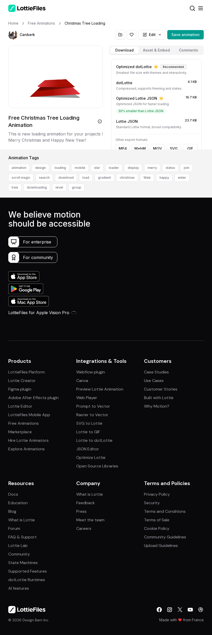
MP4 (123, 148)
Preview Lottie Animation (99, 389)
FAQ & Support (22, 537)
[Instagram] (169, 610)
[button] (13, 34)
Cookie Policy (156, 528)
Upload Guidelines (161, 545)
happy (164, 177)
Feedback (85, 503)
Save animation (185, 34)
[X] (180, 610)
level (59, 187)
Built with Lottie (158, 397)
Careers (83, 528)
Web (147, 177)
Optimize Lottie (90, 457)
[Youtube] (190, 610)
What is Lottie (21, 520)
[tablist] (156, 50)
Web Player (86, 397)
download (66, 177)
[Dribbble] (201, 610)
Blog (12, 511)
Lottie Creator (22, 380)
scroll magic (21, 177)
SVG (174, 148)
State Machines (23, 562)
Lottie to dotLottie (94, 440)
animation (19, 168)
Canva (82, 380)
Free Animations (23, 423)
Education (18, 503)
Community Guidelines (165, 537)
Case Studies (156, 372)
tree (15, 187)
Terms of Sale (156, 520)
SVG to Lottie (89, 423)
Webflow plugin (90, 372)
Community (19, 554)
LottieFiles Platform (26, 372)
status (170, 168)
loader (114, 168)
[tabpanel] (156, 103)
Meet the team (90, 520)
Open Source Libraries (97, 466)
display (133, 168)
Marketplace (20, 432)
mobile (80, 168)
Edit (152, 34)
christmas (127, 177)
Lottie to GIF (88, 432)
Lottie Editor (20, 406)
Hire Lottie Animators (28, 440)
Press (81, 511)
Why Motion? (156, 406)
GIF (190, 148)
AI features (18, 588)
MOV (157, 148)
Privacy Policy (157, 494)
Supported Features (27, 571)
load (85, 177)
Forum (14, 528)
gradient (104, 177)
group (76, 187)
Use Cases (154, 380)
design (40, 168)
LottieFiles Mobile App (29, 414)
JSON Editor (87, 449)
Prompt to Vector (93, 406)
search (44, 177)
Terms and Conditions (165, 511)
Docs (13, 494)
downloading (37, 187)
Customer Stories (160, 389)
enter (182, 177)
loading (60, 168)
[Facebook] (159, 610)
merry (152, 168)
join (186, 168)
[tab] (124, 50)
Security (152, 503)
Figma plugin (19, 389)
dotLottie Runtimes (26, 579)
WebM (140, 148)
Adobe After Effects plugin (33, 397)
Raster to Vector (92, 414)
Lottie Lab (18, 545)
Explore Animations (26, 449)
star (97, 168)
